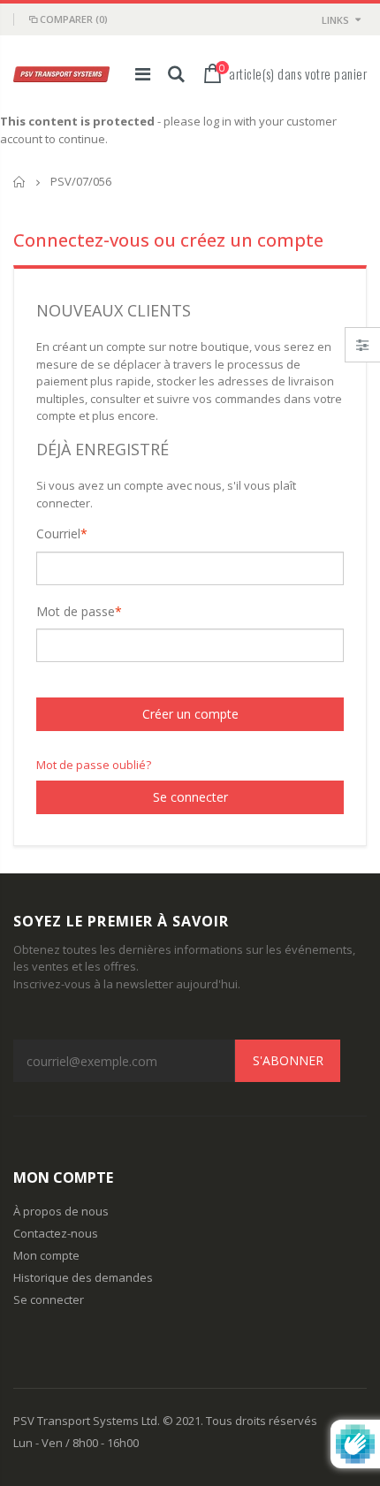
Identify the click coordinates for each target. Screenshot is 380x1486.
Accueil (20, 181)
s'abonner (288, 1060)
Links (335, 20)
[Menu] (142, 74)
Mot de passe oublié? (93, 765)
